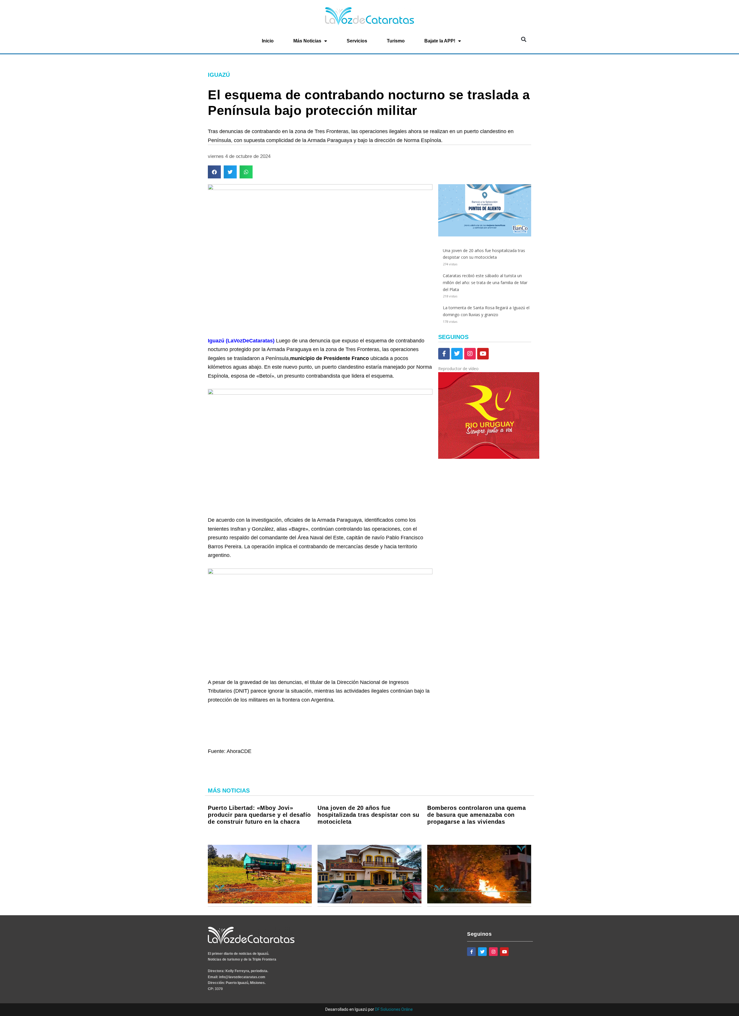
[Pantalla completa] (441, 502)
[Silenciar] (441, 494)
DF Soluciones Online (394, 1009)
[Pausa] (441, 465)
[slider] (443, 478)
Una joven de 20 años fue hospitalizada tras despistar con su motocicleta (368, 815)
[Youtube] (483, 353)
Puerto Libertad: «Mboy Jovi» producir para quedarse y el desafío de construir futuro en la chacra (259, 815)
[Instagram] (470, 353)
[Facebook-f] (444, 353)
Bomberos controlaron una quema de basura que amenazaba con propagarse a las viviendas (476, 815)
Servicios (357, 40)
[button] (523, 39)
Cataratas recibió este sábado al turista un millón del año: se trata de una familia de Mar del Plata (485, 282)
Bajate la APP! (439, 40)
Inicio (268, 40)
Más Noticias (307, 40)
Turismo (396, 40)
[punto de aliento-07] (484, 235)
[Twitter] (457, 353)
